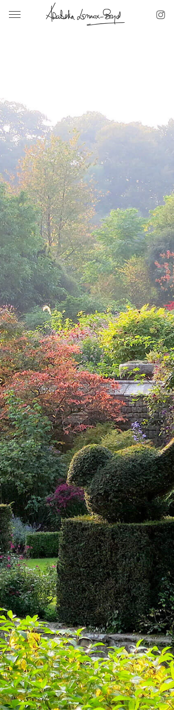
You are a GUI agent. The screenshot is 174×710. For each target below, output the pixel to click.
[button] (18, 369)
